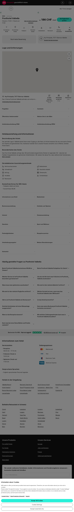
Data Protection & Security (17, 496)
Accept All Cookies (37, 500)
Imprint (28, 496)
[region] (37, 495)
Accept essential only (37, 509)
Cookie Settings (37, 504)
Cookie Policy (5, 496)
